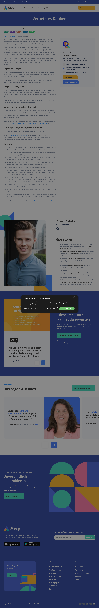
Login (93, 2)
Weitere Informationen (40, 304)
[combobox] (74, 297)
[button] (30, 308)
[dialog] (49, 304)
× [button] (76, 297)
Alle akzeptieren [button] (67, 308)
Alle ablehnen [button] (51, 308)
